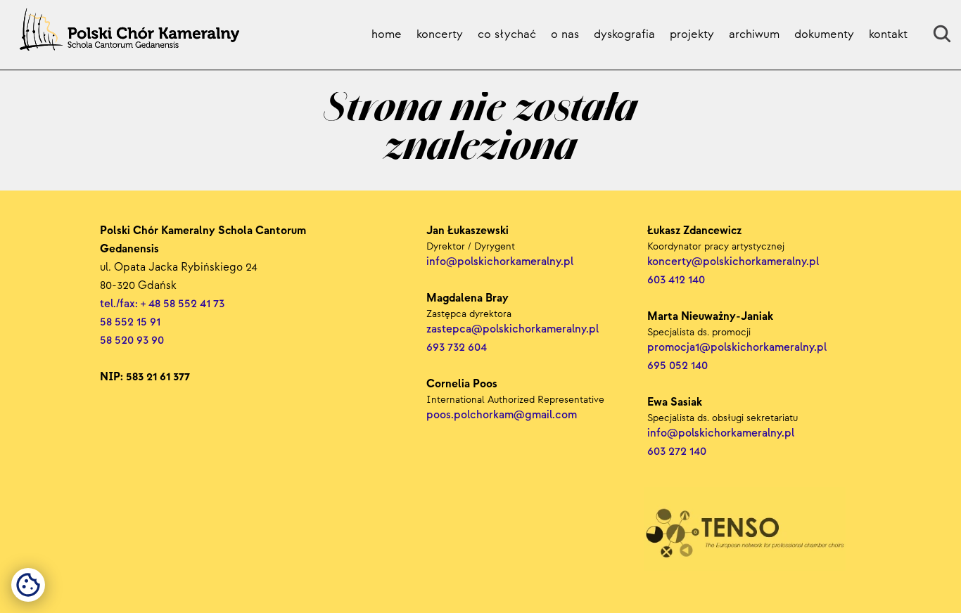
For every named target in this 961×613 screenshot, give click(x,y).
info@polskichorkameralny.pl (722, 433)
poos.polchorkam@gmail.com (501, 415)
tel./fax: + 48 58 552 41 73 (162, 304)
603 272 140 (678, 451)
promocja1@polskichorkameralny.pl (737, 347)
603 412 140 (676, 280)
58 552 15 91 (130, 322)
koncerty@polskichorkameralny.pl (734, 262)
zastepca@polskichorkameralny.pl (512, 329)
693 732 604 (456, 347)
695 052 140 (677, 366)
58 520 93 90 (132, 340)
